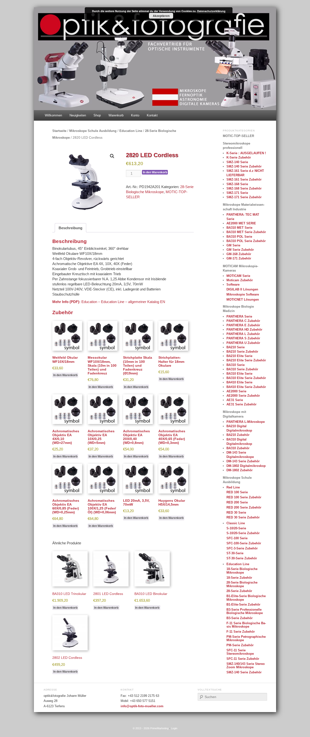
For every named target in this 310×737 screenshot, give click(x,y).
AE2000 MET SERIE (241, 223)
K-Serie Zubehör (238, 157)
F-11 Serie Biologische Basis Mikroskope (246, 624)
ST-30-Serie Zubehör (241, 558)
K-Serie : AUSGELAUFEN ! (246, 153)
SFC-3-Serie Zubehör (242, 548)
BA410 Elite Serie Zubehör (246, 387)
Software (233, 284)
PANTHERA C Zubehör (243, 321)
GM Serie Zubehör (240, 249)
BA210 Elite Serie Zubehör (246, 360)
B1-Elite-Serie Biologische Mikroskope (246, 597)
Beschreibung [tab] (70, 228)
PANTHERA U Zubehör (243, 343)
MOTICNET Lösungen (242, 299)
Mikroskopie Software (242, 294)
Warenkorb (116, 115)
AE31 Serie (234, 400)
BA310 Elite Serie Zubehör (246, 378)
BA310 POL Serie (239, 236)
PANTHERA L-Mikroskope (245, 422)
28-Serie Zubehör (239, 591)
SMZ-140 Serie (237, 162)
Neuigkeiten (78, 115)
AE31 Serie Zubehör (241, 404)
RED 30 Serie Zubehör (243, 517)
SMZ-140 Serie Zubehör (244, 166)
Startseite (59, 131)
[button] (112, 156)
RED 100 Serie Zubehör (243, 497)
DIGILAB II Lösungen (242, 289)
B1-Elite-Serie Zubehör (243, 604)
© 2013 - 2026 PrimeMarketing (151, 728)
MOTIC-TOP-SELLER (238, 136)
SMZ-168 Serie (237, 184)
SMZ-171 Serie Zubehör (244, 197)
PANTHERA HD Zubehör (244, 329)
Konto (135, 115)
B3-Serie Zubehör (239, 618)
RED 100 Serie (237, 492)
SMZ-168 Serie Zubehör (244, 188)
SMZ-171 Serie (237, 193)
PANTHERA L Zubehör (243, 334)
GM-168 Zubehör (238, 254)
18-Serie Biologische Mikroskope (241, 570)
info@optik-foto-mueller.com (142, 706)
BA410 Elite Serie (239, 382)
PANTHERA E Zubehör (243, 325)
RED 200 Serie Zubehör (243, 507)
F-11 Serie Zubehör (240, 631)
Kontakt (152, 115)
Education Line (130, 131)
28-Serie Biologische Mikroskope (241, 584)
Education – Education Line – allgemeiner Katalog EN (123, 302)
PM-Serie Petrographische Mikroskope (246, 638)
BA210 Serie (235, 347)
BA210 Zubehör (237, 435)
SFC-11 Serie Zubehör (242, 659)
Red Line (233, 487)
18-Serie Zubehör (239, 577)
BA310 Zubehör (237, 448)
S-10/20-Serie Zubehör (243, 533)
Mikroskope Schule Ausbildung (92, 131)
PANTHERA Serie (239, 316)
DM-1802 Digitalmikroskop (246, 466)
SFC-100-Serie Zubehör (243, 543)
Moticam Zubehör (239, 280)
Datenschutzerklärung (211, 11)
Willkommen (53, 115)
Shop (97, 115)
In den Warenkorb (155, 172)
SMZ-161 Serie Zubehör (244, 179)
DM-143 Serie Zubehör (243, 461)
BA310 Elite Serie (239, 373)
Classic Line (235, 523)
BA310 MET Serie (239, 227)
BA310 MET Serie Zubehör (246, 232)
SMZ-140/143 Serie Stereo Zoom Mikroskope (245, 665)
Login (174, 728)
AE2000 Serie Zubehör (243, 395)
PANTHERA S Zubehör (243, 338)
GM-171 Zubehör (238, 258)
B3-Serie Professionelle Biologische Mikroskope (244, 611)
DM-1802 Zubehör (239, 470)
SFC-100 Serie (237, 538)
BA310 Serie (235, 365)
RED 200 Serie (237, 502)
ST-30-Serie (234, 553)
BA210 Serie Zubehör (242, 351)
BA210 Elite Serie (239, 356)
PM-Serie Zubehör (240, 645)
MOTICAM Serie (238, 276)
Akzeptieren (161, 16)
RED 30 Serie (236, 512)
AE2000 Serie (236, 391)
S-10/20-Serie (236, 528)
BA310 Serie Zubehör (242, 369)
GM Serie (233, 245)
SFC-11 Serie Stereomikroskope (240, 651)
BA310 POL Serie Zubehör (246, 241)
